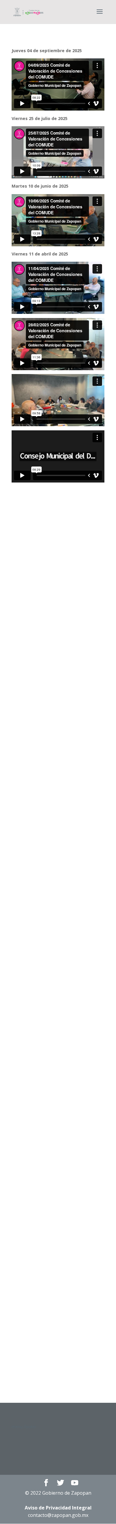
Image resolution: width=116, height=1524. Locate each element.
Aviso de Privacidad (58, 1507)
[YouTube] (74, 1483)
